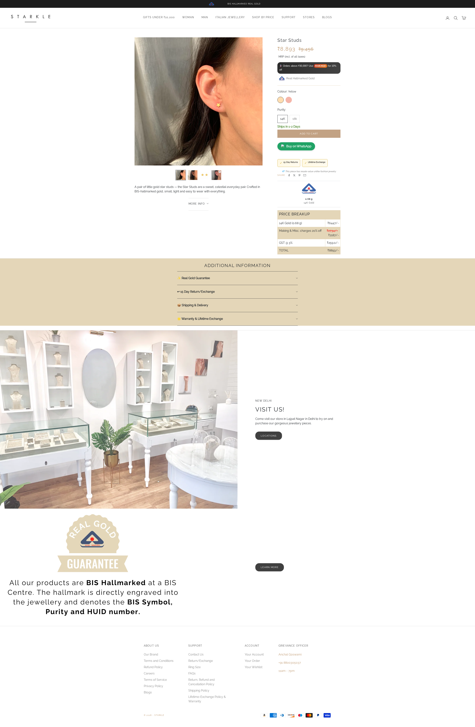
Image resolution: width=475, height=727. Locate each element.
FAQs (192, 673)
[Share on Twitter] (294, 175)
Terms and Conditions (158, 661)
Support (289, 17)
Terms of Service (155, 680)
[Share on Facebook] (289, 175)
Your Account (254, 654)
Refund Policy (153, 667)
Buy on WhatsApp (298, 146)
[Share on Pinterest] (299, 175)
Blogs (327, 17)
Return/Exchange (200, 661)
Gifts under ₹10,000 (159, 17)
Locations (269, 435)
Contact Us (196, 654)
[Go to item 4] (216, 175)
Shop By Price (263, 17)
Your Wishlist (253, 667)
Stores (309, 17)
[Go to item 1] (181, 175)
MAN (205, 17)
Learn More (270, 567)
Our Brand (151, 654)
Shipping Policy (198, 690)
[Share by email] (304, 175)
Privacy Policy (153, 686)
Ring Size (194, 667)
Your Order (252, 661)
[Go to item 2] (192, 175)
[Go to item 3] (204, 175)
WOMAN (188, 17)
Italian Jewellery (230, 17)
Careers (149, 673)
